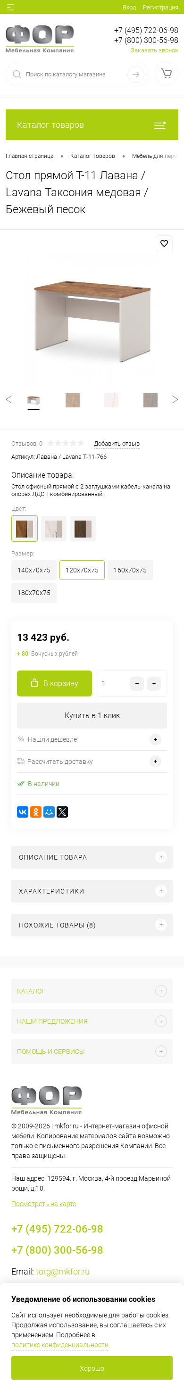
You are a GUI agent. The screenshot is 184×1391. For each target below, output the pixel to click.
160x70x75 (130, 570)
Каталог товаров (50, 125)
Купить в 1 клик (92, 715)
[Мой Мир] (49, 812)
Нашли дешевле (52, 739)
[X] (62, 812)
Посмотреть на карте (43, 1204)
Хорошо (92, 1368)
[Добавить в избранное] (164, 243)
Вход (129, 7)
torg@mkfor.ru (63, 1271)
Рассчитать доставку (60, 761)
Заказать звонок (154, 50)
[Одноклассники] (36, 812)
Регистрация (160, 7)
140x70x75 (33, 570)
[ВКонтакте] (22, 812)
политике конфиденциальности (60, 1345)
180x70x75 (33, 592)
